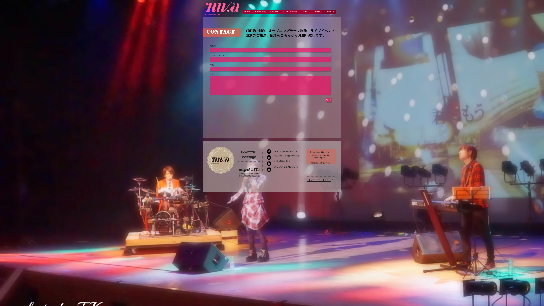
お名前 (213, 46)
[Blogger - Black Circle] (269, 163)
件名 (212, 65)
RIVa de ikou (318, 180)
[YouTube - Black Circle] (269, 169)
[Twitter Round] (269, 157)
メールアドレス (217, 55)
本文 (212, 74)
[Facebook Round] (269, 151)
